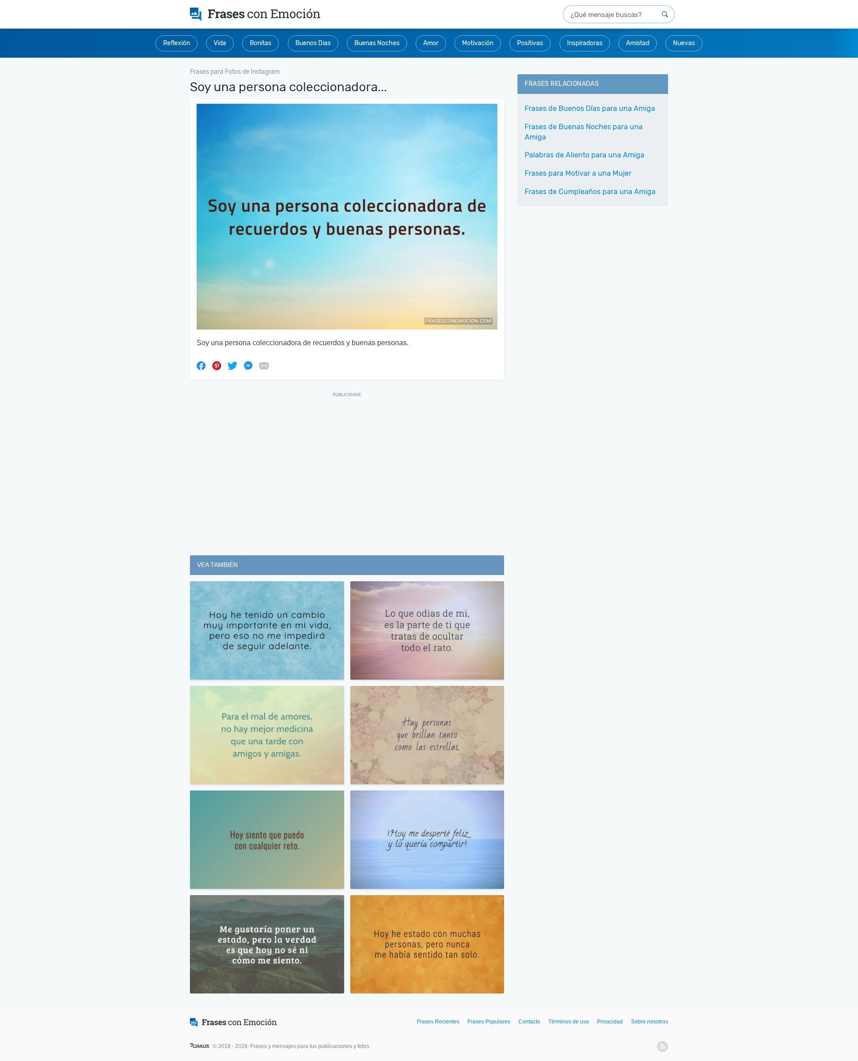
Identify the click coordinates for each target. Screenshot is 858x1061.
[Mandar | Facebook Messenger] (248, 365)
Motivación (477, 43)
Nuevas (684, 43)
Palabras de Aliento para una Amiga (584, 155)
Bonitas (260, 43)
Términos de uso (568, 1022)
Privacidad (610, 1022)
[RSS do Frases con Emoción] (662, 1046)
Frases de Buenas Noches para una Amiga (584, 132)
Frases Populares (488, 1022)
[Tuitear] (232, 365)
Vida (220, 43)
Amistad (637, 43)
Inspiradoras (584, 43)
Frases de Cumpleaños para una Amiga (590, 191)
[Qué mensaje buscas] (665, 14)
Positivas (530, 43)
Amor (430, 43)
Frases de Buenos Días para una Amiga (590, 108)
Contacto (529, 1022)
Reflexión (176, 43)
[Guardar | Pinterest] (216, 365)
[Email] (263, 365)
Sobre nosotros (649, 1022)
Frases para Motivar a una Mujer (578, 173)
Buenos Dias (313, 43)
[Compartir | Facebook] (201, 365)
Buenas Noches (377, 43)
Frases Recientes (438, 1022)
